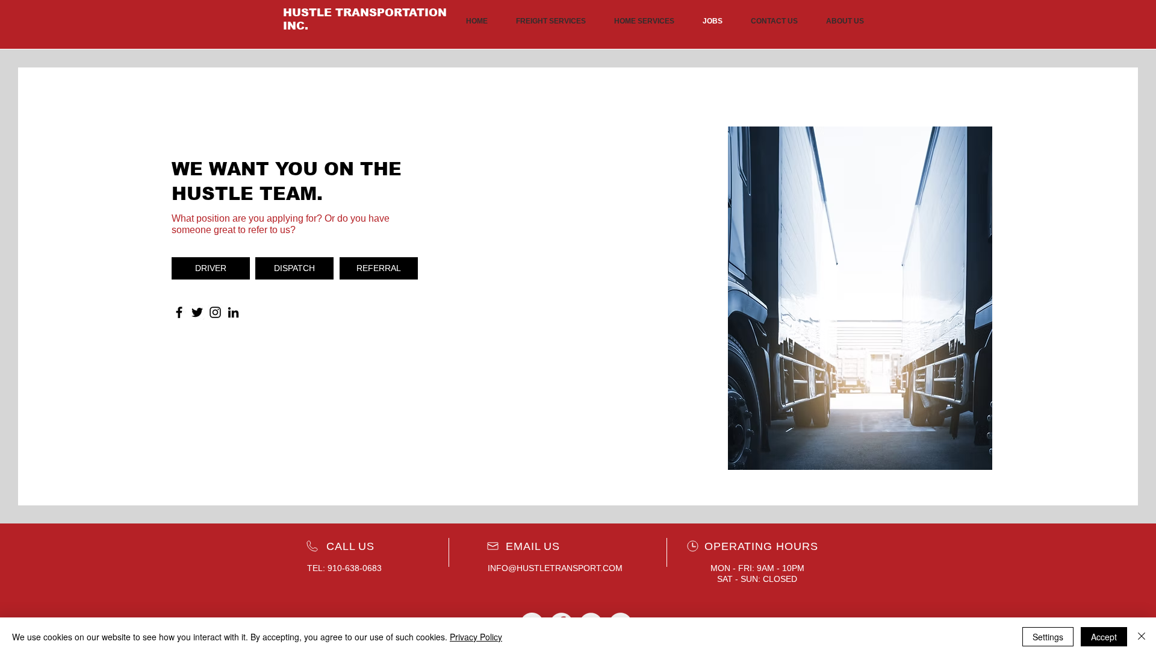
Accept (1104, 637)
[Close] (1141, 636)
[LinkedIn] (233, 312)
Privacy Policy (476, 637)
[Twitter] (197, 312)
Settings (1048, 637)
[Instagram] (215, 312)
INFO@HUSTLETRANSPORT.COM (555, 568)
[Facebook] (179, 312)
